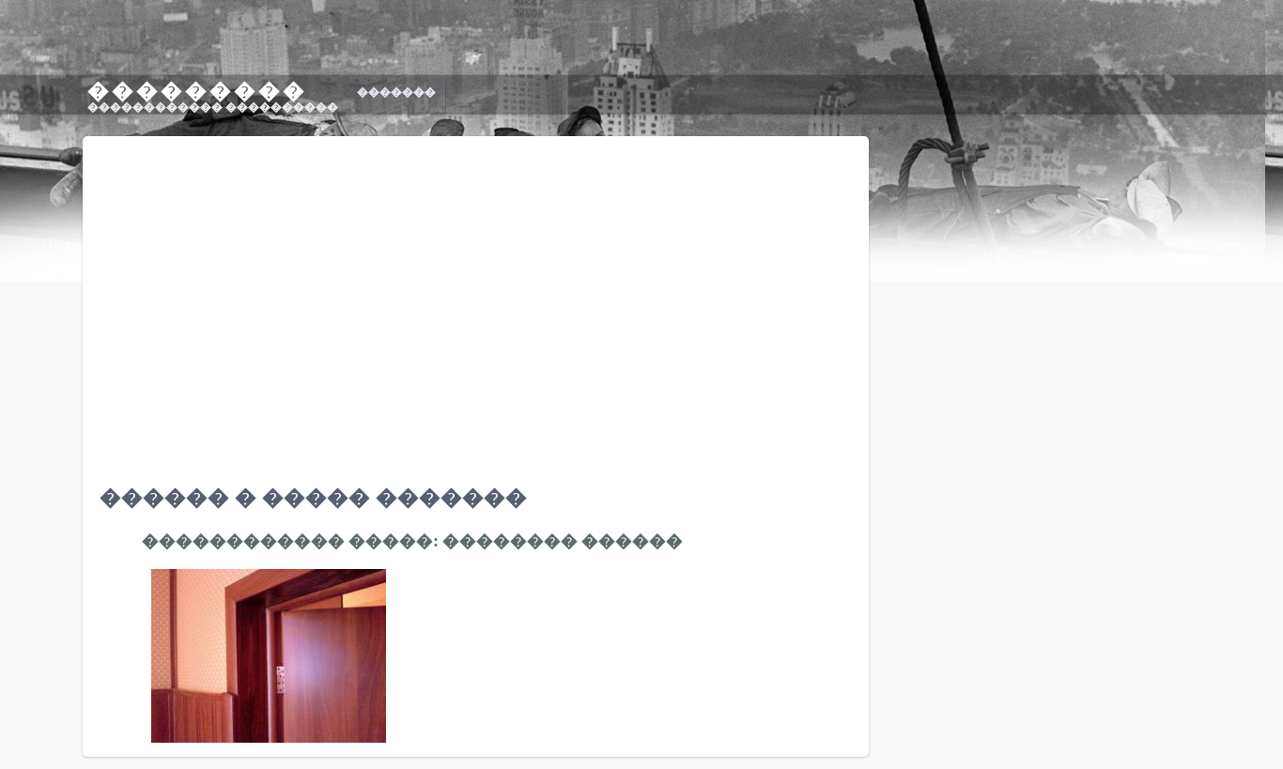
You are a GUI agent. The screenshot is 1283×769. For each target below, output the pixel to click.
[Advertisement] (1125, 637)
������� (396, 92)
